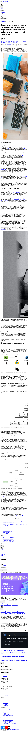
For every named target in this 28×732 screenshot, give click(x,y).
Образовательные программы (9, 723)
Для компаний (6, 712)
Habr (8, 730)
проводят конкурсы (5, 220)
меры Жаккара (4, 496)
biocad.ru (5, 676)
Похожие (10, 669)
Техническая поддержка (13, 729)
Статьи (4, 699)
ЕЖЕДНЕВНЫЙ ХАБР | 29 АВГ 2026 (9, 605)
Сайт (2, 555)
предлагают (3, 169)
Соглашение (6, 714)
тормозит (23, 155)
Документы (5, 713)
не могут (14, 151)
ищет (24, 148)
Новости (5, 700)
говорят (14, 146)
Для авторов (6, 711)
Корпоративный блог (8, 720)
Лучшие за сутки (4, 669)
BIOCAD (3, 21)
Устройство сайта (7, 709)
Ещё (4, 663)
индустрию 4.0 (19, 515)
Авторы (5, 704)
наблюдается (10, 144)
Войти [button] (2, 8)
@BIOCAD (3, 565)
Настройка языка (4, 729)
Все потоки (5, 1)
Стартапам (5, 724)
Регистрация (6, 695)
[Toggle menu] (1, 1)
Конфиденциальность (8, 715)
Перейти (2, 601)
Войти (4, 694)
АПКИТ (7, 148)
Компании (5, 703)
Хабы (4, 701)
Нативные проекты (7, 722)
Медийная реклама (7, 721)
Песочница (5, 705)
